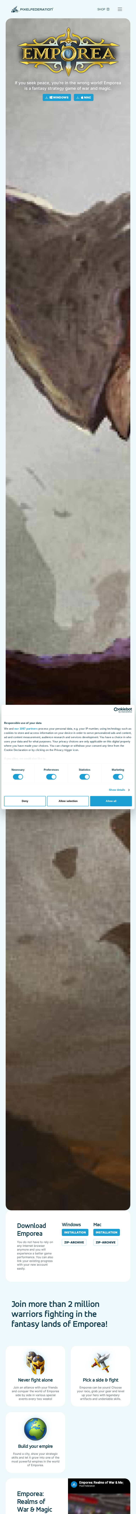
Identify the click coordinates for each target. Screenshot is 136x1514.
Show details (117, 789)
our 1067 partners (26, 728)
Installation (75, 1232)
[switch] (51, 777)
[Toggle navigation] (120, 9)
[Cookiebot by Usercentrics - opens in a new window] (116, 710)
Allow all (111, 801)
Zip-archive (74, 1242)
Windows (60, 97)
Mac (87, 97)
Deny (25, 801)
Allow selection (68, 801)
